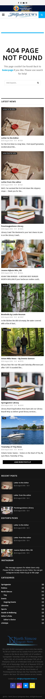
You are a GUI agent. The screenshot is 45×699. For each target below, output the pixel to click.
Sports (4, 609)
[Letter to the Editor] (22, 121)
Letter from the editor (9, 153)
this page (35, 573)
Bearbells (6, 285)
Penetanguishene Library (12, 226)
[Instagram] (19, 685)
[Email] (25, 685)
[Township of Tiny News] (22, 430)
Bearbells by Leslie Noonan (13, 314)
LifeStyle (4, 623)
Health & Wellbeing (8, 241)
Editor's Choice (10, 620)
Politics (4, 588)
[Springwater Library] (22, 386)
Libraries (5, 197)
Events (3, 599)
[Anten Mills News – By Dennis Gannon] (22, 342)
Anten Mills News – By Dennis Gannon (18, 358)
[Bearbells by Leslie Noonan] (22, 298)
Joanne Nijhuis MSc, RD (11, 270)
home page (7, 70)
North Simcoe (6, 592)
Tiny (4, 418)
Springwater (6, 330)
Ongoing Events (10, 602)
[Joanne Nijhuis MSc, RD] (22, 254)
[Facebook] (12, 685)
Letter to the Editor (10, 138)
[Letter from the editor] (22, 165)
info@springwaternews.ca (27, 679)
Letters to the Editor (9, 109)
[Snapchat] (32, 685)
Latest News (8, 101)
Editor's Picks (6, 616)
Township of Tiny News (11, 447)
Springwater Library (10, 403)
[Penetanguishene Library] (22, 209)
